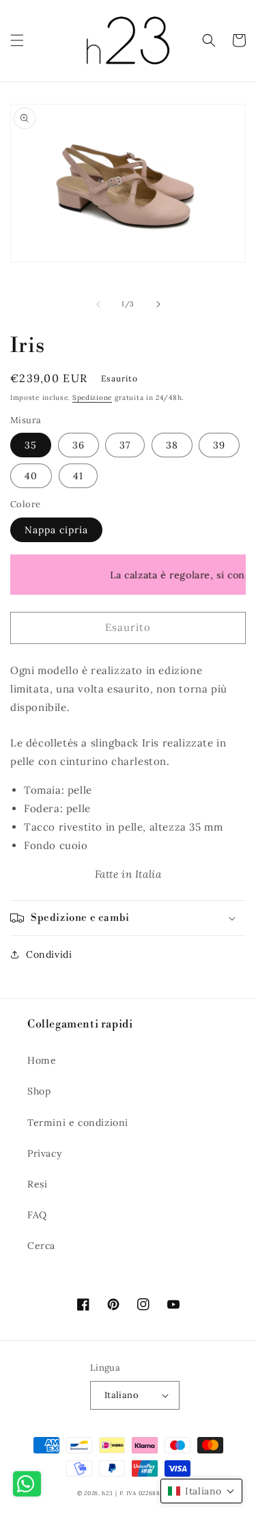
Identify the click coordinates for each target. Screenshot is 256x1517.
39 (219, 445)
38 (172, 445)
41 (78, 476)
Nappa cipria (56, 530)
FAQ (37, 1215)
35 (31, 445)
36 (78, 445)
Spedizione (92, 397)
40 (31, 476)
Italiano (121, 1395)
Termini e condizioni (77, 1122)
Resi (37, 1184)
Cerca (41, 1245)
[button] (17, 40)
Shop (39, 1091)
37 (124, 445)
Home (41, 1060)
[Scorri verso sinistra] (98, 304)
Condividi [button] (49, 954)
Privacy (44, 1153)
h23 (107, 1493)
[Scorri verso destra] (158, 304)
